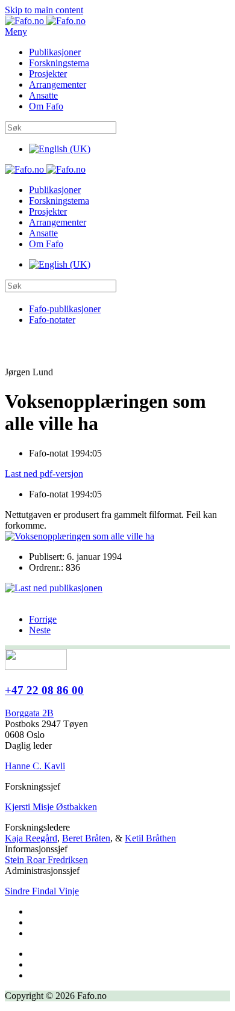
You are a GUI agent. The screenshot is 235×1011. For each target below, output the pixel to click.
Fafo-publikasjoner (65, 309)
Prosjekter (48, 74)
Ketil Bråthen (150, 838)
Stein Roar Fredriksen (46, 860)
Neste (40, 630)
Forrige (43, 619)
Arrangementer (57, 84)
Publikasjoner (55, 52)
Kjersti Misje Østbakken (51, 807)
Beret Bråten (86, 838)
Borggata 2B (29, 713)
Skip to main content (44, 10)
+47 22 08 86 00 (44, 690)
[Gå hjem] (45, 21)
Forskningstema (59, 63)
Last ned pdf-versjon (44, 474)
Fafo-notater (52, 320)
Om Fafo (46, 106)
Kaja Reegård (31, 838)
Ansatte (43, 95)
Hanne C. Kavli (35, 766)
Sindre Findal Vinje (42, 891)
